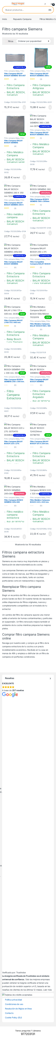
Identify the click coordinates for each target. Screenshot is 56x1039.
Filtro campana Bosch (14, 72)
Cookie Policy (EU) (13, 1017)
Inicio (4, 19)
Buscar (50, 9)
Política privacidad (13, 999)
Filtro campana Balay (12, 71)
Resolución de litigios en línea (18, 1008)
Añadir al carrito (23, 107)
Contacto (9, 1013)
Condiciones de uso (14, 1004)
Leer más (47, 990)
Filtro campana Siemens (14, 378)
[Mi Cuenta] (46, 3)
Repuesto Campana (22, 19)
